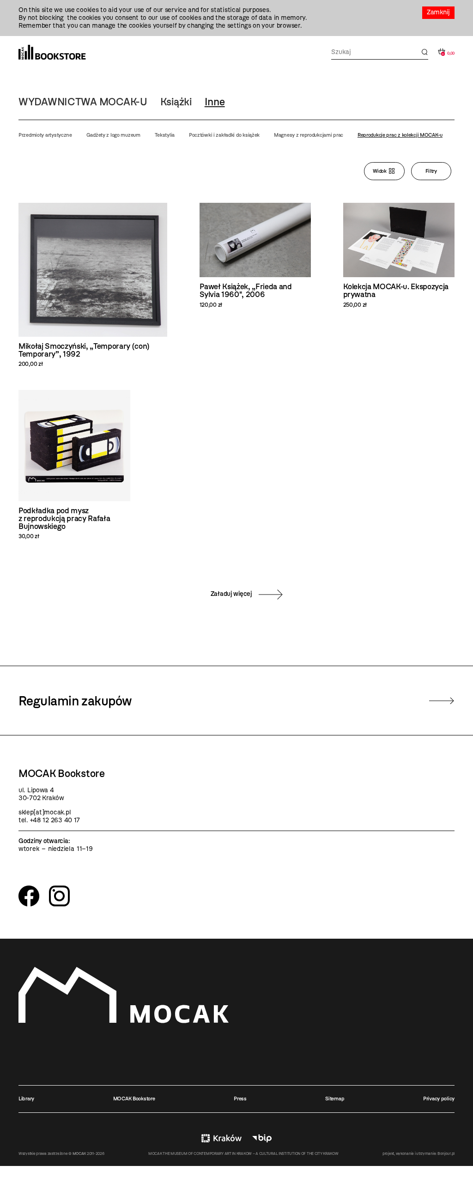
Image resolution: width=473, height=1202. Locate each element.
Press (240, 1098)
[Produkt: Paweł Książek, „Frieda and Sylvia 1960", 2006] (255, 255)
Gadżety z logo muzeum (113, 135)
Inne (215, 102)
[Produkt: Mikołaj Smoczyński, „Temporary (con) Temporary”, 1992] (92, 285)
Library (26, 1098)
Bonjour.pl (446, 1153)
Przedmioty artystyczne (45, 135)
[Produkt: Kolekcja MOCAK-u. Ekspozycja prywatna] (399, 255)
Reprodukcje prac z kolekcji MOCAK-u (400, 135)
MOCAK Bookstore (134, 1098)
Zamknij (438, 12)
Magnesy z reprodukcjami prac (308, 135)
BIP (262, 1138)
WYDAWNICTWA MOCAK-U (82, 102)
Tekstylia (165, 135)
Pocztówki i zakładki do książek (224, 135)
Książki (176, 102)
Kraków (221, 1138)
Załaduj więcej (231, 594)
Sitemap (334, 1098)
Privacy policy (439, 1098)
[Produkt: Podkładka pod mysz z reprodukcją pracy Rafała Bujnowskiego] (74, 465)
